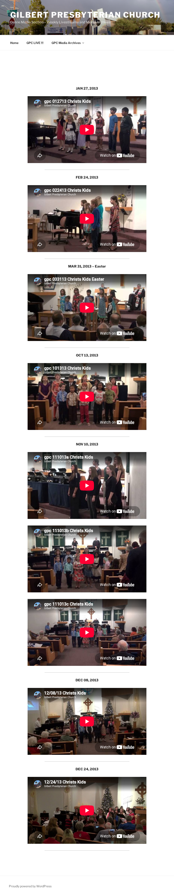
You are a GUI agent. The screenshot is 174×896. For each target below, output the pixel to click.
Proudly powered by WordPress (30, 886)
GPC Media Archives (66, 43)
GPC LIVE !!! (35, 43)
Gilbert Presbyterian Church (85, 15)
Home (14, 43)
